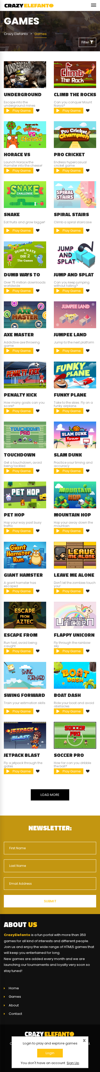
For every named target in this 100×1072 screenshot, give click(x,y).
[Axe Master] (25, 314)
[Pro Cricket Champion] (75, 134)
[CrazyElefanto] (29, 5)
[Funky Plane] (75, 374)
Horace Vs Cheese (17, 157)
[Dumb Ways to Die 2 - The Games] (25, 254)
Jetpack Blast (22, 755)
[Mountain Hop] (75, 494)
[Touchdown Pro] (25, 434)
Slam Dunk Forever (68, 457)
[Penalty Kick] (25, 374)
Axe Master (19, 334)
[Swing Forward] (25, 675)
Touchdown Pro (19, 457)
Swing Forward (24, 695)
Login (50, 1053)
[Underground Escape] (25, 74)
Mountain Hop (72, 515)
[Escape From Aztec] (25, 614)
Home (14, 988)
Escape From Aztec (20, 637)
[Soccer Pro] (75, 735)
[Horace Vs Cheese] (25, 134)
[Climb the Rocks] (75, 74)
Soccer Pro (69, 755)
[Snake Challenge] (25, 194)
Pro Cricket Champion (69, 157)
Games (15, 996)
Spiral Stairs (71, 214)
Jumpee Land (70, 334)
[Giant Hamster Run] (25, 554)
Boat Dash (67, 695)
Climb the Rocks (75, 94)
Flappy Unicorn (74, 635)
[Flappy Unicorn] (75, 614)
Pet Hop (14, 515)
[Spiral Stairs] (75, 194)
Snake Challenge (18, 217)
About (14, 1005)
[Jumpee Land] (75, 314)
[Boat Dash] (75, 675)
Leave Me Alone (74, 575)
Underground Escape (23, 97)
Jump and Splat (74, 274)
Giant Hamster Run (23, 577)
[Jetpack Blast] (25, 735)
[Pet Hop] (25, 494)
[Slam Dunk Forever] (75, 434)
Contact (15, 1013)
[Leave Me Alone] (75, 554)
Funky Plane (70, 395)
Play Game (21, 110)
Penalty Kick (20, 395)
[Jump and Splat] (75, 254)
